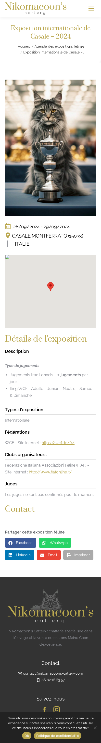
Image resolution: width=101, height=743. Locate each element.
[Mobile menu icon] (91, 8)
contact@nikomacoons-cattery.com (53, 673)
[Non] (94, 727)
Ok (27, 736)
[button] (50, 286)
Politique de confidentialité (57, 736)
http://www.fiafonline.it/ (50, 472)
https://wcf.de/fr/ (58, 442)
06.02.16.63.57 (53, 680)
